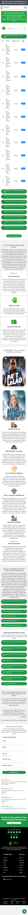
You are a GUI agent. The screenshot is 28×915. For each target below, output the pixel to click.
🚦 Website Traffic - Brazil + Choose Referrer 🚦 (14, 221)
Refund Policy (17, 902)
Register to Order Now (14, 236)
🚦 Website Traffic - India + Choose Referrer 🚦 (14, 227)
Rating (5, 753)
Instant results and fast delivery (10, 620)
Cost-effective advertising (9, 616)
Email (4, 747)
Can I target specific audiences (10, 683)
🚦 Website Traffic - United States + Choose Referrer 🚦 (13, 36)
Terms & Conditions (5, 902)
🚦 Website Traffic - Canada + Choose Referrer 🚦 (14, 196)
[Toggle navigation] (25, 7)
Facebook (21, 862)
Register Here (6, 19)
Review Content (7, 765)
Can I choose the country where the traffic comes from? (14, 654)
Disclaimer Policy (24, 902)
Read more (23, 717)
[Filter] (3, 28)
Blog (5, 862)
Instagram (21, 860)
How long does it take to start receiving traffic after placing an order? (13, 666)
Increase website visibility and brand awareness (14, 600)
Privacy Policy (12, 902)
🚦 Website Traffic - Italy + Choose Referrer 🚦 (14, 216)
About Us (6, 870)
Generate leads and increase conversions (12, 611)
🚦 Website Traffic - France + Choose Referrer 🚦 (13, 207)
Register (6, 860)
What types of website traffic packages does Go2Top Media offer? (13, 678)
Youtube (21, 865)
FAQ (5, 865)
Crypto (21, 857)
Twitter (21, 870)
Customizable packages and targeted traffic (13, 625)
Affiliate (6, 867)
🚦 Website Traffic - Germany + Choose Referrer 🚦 (14, 201)
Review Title (7, 759)
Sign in (5, 857)
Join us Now (14, 823)
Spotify (21, 872)
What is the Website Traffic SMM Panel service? (14, 641)
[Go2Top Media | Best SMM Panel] (4, 7)
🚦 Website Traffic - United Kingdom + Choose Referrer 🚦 (14, 191)
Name (4, 741)
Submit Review (14, 772)
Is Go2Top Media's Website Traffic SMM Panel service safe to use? (13, 672)
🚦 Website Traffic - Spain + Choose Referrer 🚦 (14, 211)
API (4, 872)
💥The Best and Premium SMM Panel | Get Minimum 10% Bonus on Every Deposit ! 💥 (14, 2)
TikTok (21, 867)
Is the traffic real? (7, 660)
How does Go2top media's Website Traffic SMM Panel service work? (14, 648)
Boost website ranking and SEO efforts (12, 606)
